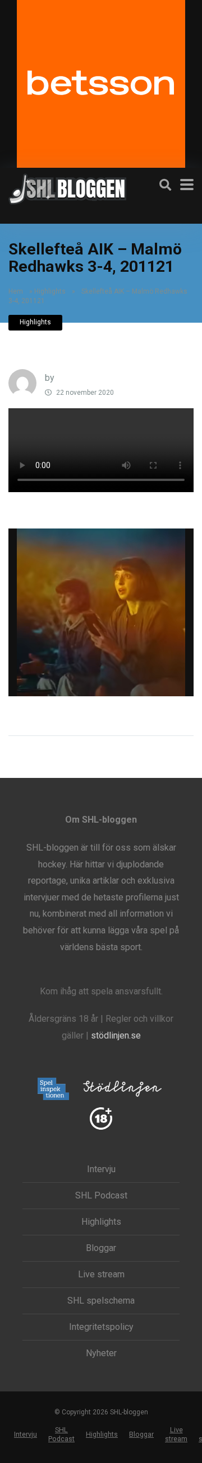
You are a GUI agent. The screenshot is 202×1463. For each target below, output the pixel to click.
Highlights (50, 291)
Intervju (101, 1169)
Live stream (101, 1274)
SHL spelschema (101, 1300)
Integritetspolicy (101, 1327)
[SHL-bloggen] (67, 188)
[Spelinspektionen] (54, 1090)
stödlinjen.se (116, 1035)
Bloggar (101, 1248)
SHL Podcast (101, 1195)
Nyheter (101, 1353)
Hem (15, 291)
